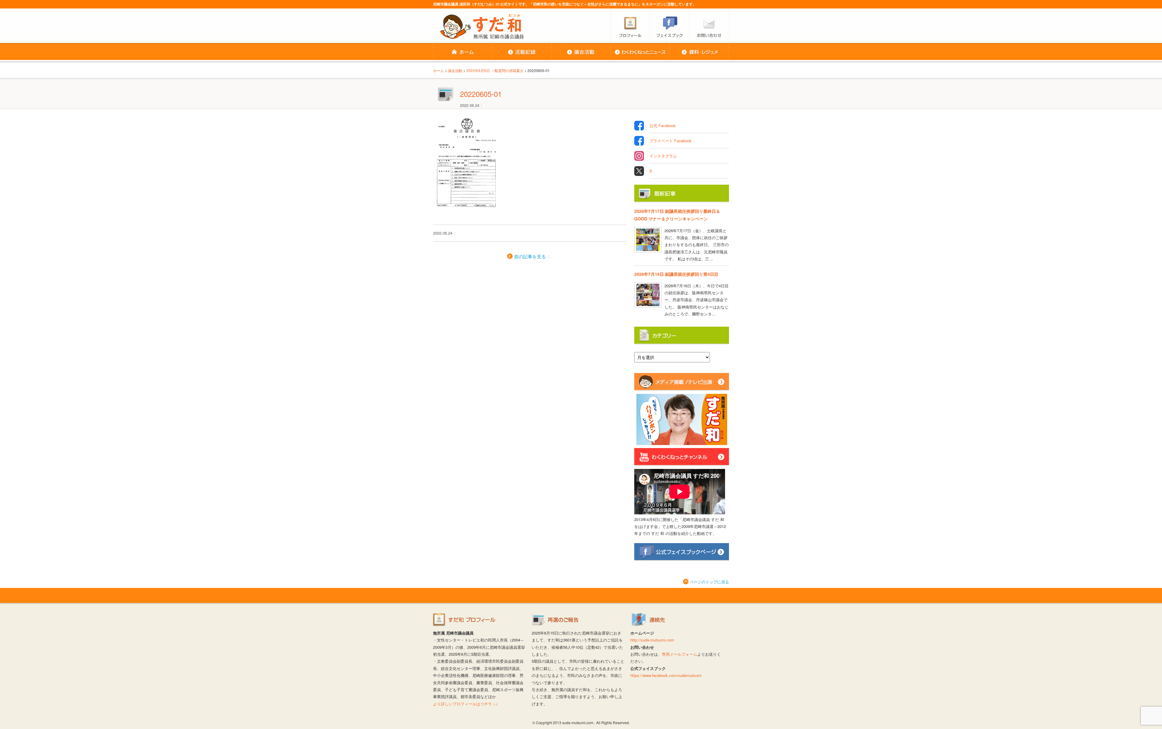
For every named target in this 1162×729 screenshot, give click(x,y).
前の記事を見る (530, 256)
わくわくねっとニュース (640, 52)
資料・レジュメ (699, 52)
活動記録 (521, 52)
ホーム (462, 52)
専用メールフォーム (679, 654)
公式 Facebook (662, 125)
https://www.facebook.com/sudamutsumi (665, 675)
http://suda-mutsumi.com (652, 640)
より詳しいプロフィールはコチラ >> (465, 704)
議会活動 (580, 52)
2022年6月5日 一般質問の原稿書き (495, 70)
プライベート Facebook (670, 140)
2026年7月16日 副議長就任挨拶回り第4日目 (676, 274)
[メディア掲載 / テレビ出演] (681, 388)
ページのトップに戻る (709, 582)
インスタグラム (663, 156)
